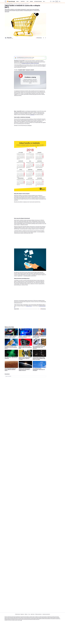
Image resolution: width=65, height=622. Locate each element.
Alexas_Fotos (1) (29, 305)
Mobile (17, 1)
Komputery (22, 1)
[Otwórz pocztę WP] (50, 1)
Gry (43, 1)
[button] (53, 1)
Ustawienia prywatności (46, 614)
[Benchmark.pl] (11, 1)
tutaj (21, 620)
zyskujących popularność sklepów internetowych (30, 63)
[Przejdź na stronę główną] (6, 2)
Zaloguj (57, 1)
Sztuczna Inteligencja (38, 1)
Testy (28, 1)
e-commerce (32, 114)
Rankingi (31, 1)
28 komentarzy (39, 37)
